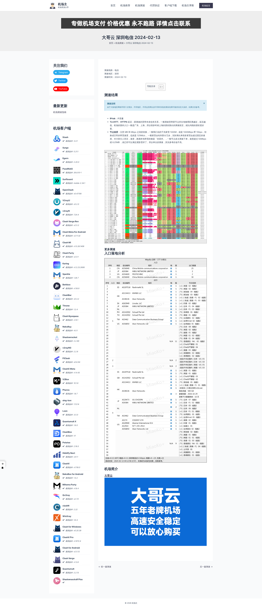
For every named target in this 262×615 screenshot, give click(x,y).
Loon (64, 411)
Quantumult (68, 569)
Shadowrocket (69, 337)
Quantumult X (69, 421)
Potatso (66, 442)
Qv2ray (66, 495)
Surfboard (67, 179)
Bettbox (66, 284)
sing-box (67, 400)
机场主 (62, 4)
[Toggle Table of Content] (160, 86)
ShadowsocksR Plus (72, 579)
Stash (65, 137)
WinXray (66, 516)
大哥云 (108, 475)
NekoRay (67, 326)
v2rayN (66, 211)
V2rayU (66, 200)
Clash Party (68, 253)
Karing (65, 263)
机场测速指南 (59, 112)
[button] (206, 5)
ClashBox (67, 432)
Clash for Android (71, 547)
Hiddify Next (68, 453)
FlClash (66, 358)
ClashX (66, 463)
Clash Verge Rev (70, 221)
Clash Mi (66, 242)
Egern (65, 158)
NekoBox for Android (72, 474)
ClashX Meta (68, 369)
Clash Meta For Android (74, 232)
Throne (66, 305)
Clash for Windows (71, 526)
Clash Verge (68, 558)
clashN (65, 505)
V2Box (65, 379)
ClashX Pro (67, 537)
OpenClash (67, 190)
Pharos (65, 390)
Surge (65, 147)
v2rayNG (66, 347)
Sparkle (66, 274)
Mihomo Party (69, 484)
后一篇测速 (206, 567)
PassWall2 (67, 168)
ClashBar (67, 295)
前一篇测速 (105, 567)
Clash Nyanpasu (70, 316)
